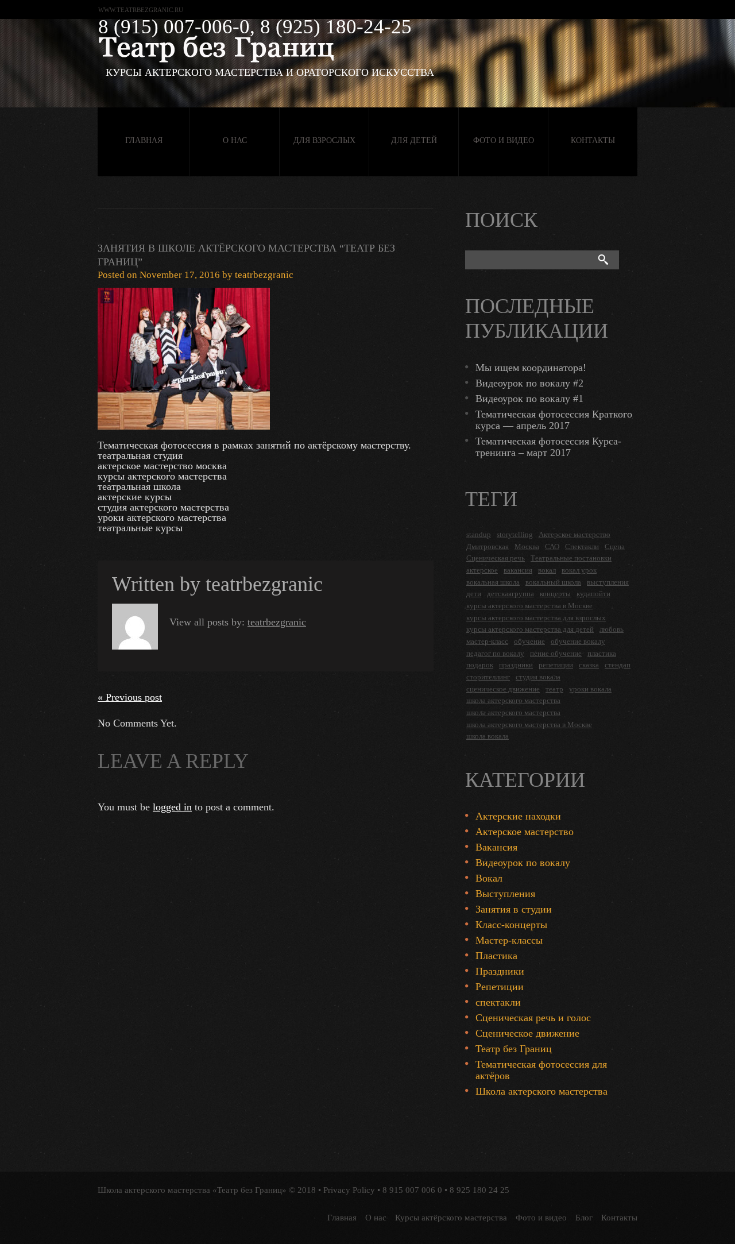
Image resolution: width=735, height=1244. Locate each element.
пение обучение (556, 653)
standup (478, 534)
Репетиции (499, 986)
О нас (235, 140)
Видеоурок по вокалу (522, 862)
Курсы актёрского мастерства (451, 1217)
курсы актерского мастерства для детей (530, 629)
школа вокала (487, 736)
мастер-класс (487, 641)
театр (554, 689)
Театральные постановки (571, 558)
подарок (479, 664)
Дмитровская (487, 546)
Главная (144, 140)
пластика (601, 653)
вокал (547, 570)
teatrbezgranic (264, 274)
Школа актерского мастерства (541, 1091)
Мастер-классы (509, 940)
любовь (611, 629)
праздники (516, 664)
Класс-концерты (511, 924)
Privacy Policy (349, 1190)
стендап (617, 664)
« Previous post (130, 697)
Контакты (593, 140)
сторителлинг (488, 677)
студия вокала (538, 677)
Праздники (499, 971)
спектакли (498, 1002)
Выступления (505, 893)
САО (552, 546)
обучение (529, 641)
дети (473, 593)
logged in (172, 807)
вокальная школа (493, 582)
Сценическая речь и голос (533, 1017)
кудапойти (593, 593)
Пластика (496, 955)
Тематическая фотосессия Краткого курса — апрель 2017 (553, 419)
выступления (608, 582)
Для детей (414, 140)
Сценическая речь (495, 558)
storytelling (515, 534)
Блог (584, 1217)
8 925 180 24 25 (479, 1190)
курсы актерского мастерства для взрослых (536, 617)
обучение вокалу (578, 641)
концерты (555, 593)
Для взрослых (324, 140)
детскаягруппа (510, 593)
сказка (589, 664)
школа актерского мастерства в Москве (529, 724)
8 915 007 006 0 (412, 1190)
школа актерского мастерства (513, 700)
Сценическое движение (527, 1033)
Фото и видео (503, 140)
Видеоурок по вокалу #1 (529, 398)
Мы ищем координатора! (530, 367)
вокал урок (579, 570)
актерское (482, 570)
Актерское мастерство (574, 534)
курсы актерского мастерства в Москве (529, 605)
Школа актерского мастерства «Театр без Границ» (192, 1190)
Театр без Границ (513, 1048)
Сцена (615, 546)
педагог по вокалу (495, 653)
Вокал (488, 878)
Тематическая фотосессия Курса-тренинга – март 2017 (548, 446)
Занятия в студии (513, 909)
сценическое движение (503, 689)
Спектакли (582, 546)
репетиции (556, 664)
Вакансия (496, 847)
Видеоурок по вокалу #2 (529, 383)
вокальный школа (553, 582)
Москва (526, 546)
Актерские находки (518, 816)
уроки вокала (590, 689)
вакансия (518, 570)
